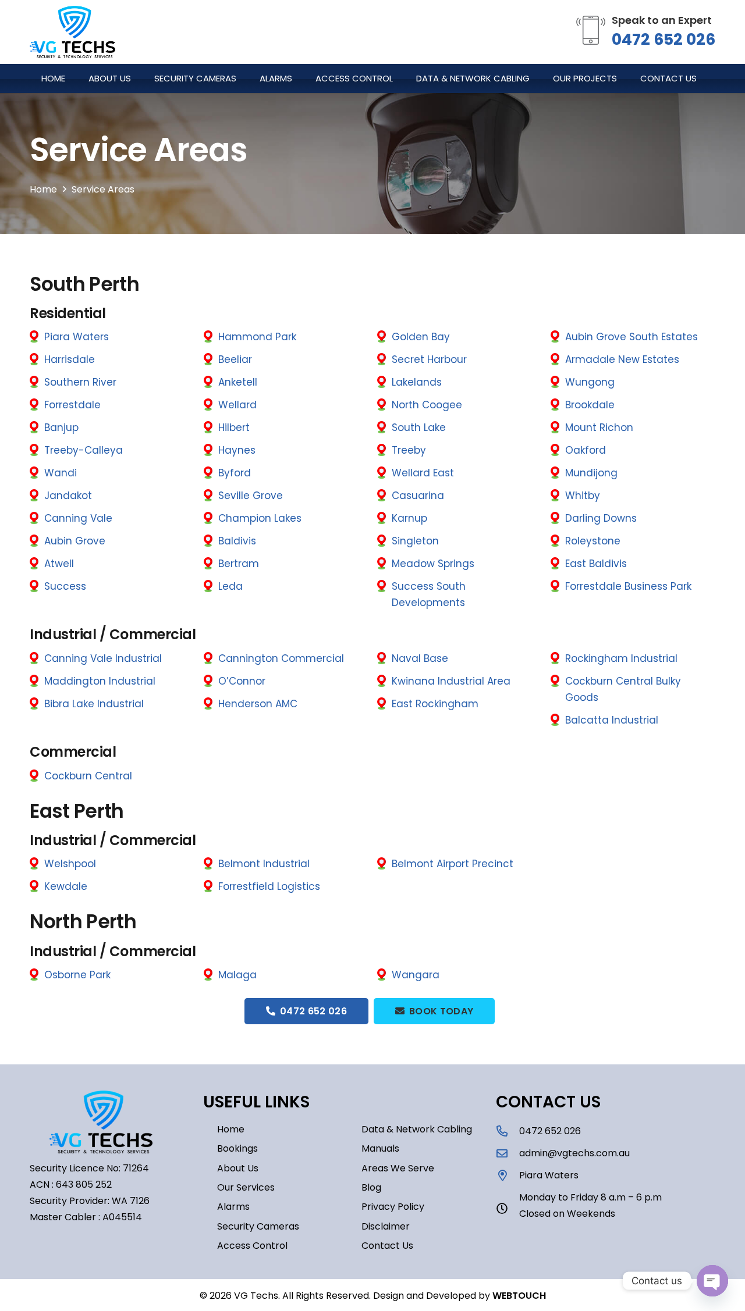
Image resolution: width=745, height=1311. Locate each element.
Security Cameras (258, 1226)
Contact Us (387, 1245)
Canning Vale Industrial (103, 658)
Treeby (409, 450)
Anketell (237, 382)
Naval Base (420, 658)
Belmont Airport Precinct (452, 864)
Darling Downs (601, 518)
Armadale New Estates (622, 359)
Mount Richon (599, 427)
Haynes (237, 450)
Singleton (415, 541)
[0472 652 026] (507, 1131)
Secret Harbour (429, 359)
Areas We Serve (397, 1168)
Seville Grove (250, 496)
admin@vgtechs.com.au (574, 1153)
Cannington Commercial (281, 658)
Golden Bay (421, 337)
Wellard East (423, 473)
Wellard (237, 405)
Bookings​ (237, 1148)
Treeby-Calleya (83, 450)
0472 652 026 (663, 39)
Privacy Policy (392, 1206)
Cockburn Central (88, 776)
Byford (234, 473)
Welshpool (70, 864)
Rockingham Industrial (621, 658)
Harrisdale (69, 359)
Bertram (238, 564)
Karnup (409, 518)
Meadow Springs (433, 564)
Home (230, 1129)
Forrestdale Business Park (628, 586)
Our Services (246, 1187)
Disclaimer (385, 1226)
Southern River (80, 382)
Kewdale (65, 886)
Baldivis (237, 541)
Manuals (380, 1148)
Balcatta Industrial (611, 720)
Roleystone (592, 541)
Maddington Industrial (99, 681)
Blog (371, 1187)
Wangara (415, 975)
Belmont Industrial (264, 864)
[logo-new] (72, 32)
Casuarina (418, 496)
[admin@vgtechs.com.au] (507, 1153)
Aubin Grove (74, 541)
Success (65, 586)
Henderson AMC (257, 704)
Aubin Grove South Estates (631, 337)
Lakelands (417, 382)
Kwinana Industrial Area (451, 681)
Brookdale (590, 405)
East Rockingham (435, 704)
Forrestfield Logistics (269, 886)
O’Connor (241, 681)
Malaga (237, 975)
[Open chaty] (712, 1280)
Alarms (233, 1206)
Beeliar (235, 359)
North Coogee (427, 405)
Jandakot (68, 496)
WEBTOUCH (519, 1295)
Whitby (582, 496)
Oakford (585, 450)
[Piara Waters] (507, 1175)
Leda (230, 586)
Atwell (59, 564)
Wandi (60, 473)
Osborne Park (77, 975)
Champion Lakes (259, 518)
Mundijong (591, 473)
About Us (237, 1168)
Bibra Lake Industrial (94, 704)
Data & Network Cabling (416, 1129)
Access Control (252, 1245)
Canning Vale (78, 518)
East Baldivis (596, 564)
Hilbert (234, 427)
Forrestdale (72, 405)
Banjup (61, 427)
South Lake (419, 427)
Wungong (590, 382)
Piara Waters (76, 337)
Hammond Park (257, 337)
